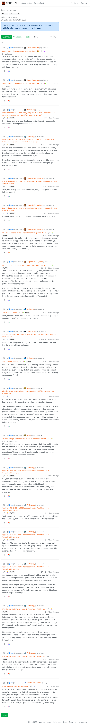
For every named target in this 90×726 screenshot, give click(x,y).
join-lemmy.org (81, 722)
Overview (7, 37)
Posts (27, 37)
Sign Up (84, 3)
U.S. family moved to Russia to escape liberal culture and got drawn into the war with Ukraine (29, 182)
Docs (65, 722)
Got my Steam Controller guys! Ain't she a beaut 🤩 (20, 51)
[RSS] (2, 42)
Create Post (39, 3)
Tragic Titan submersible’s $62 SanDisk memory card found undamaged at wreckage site (29, 335)
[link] (45, 51)
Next (5, 715)
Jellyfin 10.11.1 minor (9, 313)
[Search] (72, 3)
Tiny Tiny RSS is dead (10, 361)
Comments (17, 37)
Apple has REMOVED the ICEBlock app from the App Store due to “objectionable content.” (25, 472)
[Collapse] (4, 47)
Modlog (42, 722)
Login (76, 3)
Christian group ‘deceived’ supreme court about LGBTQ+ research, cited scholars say (28, 392)
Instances (57, 722)
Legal (49, 722)
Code (71, 722)
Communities (26, 3)
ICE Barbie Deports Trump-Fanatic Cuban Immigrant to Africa (24, 233)
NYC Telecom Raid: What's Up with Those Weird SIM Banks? (23, 609)
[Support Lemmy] (46, 3)
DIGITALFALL (12, 3)
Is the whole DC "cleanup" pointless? (15, 686)
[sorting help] (55, 37)
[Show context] (41, 51)
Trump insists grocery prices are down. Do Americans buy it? (24, 439)
